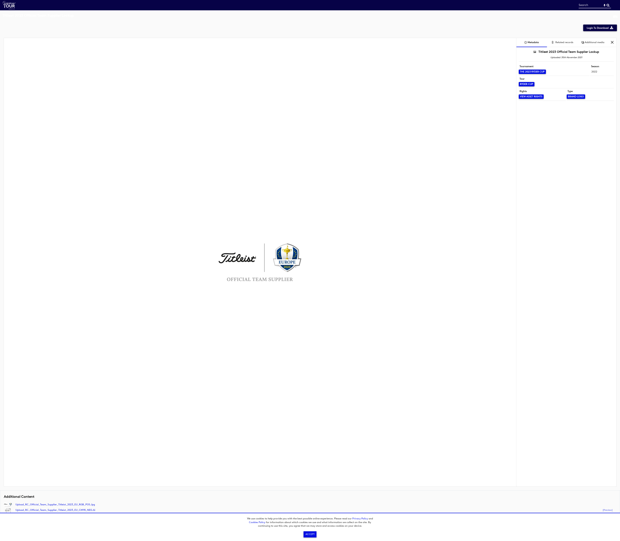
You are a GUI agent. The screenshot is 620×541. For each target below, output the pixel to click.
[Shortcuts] (615, 17)
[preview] (608, 510)
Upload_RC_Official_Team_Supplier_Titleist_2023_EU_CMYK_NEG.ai (55, 510)
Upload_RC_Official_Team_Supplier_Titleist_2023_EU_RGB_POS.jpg (55, 504)
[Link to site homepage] (9, 8)
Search (608, 5)
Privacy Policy (360, 518)
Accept (310, 534)
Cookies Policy (257, 522)
